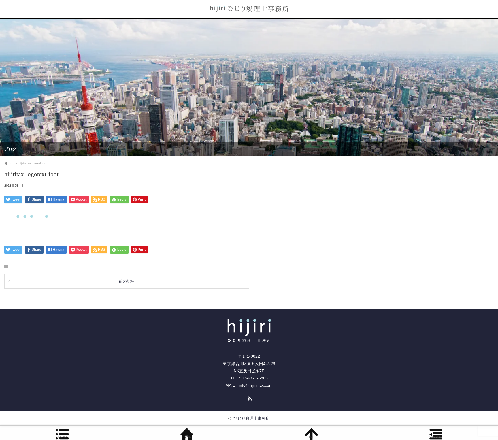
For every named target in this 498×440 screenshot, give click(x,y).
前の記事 (127, 281)
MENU (62, 436)
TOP (311, 436)
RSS (249, 397)
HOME (186, 436)
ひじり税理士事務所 (251, 418)
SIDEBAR (435, 436)
